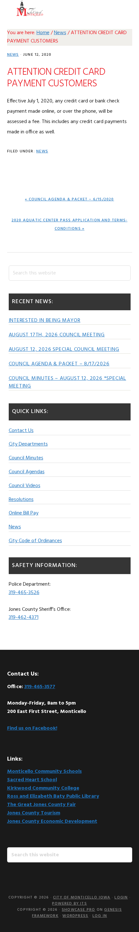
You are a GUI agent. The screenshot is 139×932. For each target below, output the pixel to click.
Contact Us (21, 431)
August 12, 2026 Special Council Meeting (64, 349)
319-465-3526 (24, 593)
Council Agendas (27, 472)
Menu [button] (124, 8)
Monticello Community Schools (44, 771)
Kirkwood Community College (43, 788)
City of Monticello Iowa (29, 8)
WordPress (75, 916)
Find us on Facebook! (32, 728)
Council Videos (24, 486)
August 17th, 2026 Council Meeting (57, 335)
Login (121, 897)
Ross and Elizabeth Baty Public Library (53, 796)
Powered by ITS (69, 903)
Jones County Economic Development (52, 821)
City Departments (28, 444)
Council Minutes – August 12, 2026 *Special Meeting (67, 382)
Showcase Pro (78, 910)
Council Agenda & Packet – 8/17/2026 (59, 364)
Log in (99, 916)
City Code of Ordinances (35, 541)
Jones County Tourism (33, 813)
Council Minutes (26, 458)
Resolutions (21, 499)
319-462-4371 (23, 617)
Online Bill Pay (23, 513)
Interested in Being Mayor (44, 320)
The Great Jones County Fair (41, 805)
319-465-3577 (39, 687)
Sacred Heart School (32, 780)
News (13, 55)
